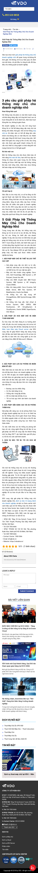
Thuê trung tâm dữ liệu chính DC (15, 739)
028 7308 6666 (11, 818)
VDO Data (19, 49)
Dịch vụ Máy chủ (7, 837)
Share (6, 45)
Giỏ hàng (13, 19)
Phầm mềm (6, 846)
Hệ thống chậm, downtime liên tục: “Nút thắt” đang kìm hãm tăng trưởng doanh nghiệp (17, 701)
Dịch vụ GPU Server (8, 843)
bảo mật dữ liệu (14, 157)
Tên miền (5, 849)
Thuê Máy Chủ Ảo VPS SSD (13, 726)
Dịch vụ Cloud (6, 840)
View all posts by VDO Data (12, 560)
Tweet (14, 45)
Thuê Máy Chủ (9, 732)
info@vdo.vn (12, 824)
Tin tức (15, 29)
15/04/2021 (9, 49)
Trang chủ (7, 29)
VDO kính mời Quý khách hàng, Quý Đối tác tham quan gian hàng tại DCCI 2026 (19, 665)
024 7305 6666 (11, 809)
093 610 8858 (11, 15)
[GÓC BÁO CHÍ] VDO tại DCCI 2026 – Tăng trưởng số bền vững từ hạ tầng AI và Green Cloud (19, 628)
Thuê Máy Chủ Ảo (10, 736)
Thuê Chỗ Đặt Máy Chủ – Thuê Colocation (19, 729)
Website (23, 560)
